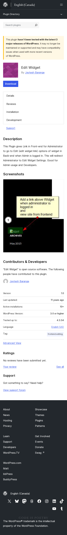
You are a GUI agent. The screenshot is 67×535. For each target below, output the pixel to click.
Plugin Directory (11, 14)
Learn (6, 436)
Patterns (40, 425)
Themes (39, 415)
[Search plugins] (36, 25)
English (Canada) (20, 493)
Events (39, 441)
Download (10, 83)
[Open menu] (62, 4)
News (6, 415)
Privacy (7, 425)
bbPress (8, 473)
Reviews (11, 104)
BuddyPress (10, 479)
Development (14, 120)
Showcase (41, 409)
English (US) (57, 327)
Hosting (7, 420)
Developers (9, 447)
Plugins (39, 420)
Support (10, 128)
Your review (10, 366)
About (6, 409)
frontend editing (55, 334)
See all (60, 366)
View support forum (14, 390)
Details (10, 95)
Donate (39, 447)
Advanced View (12, 343)
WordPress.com (12, 462)
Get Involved (42, 436)
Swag (40, 452)
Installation (12, 111)
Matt (6, 468)
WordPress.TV (11, 452)
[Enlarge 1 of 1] (59, 183)
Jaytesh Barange (35, 72)
